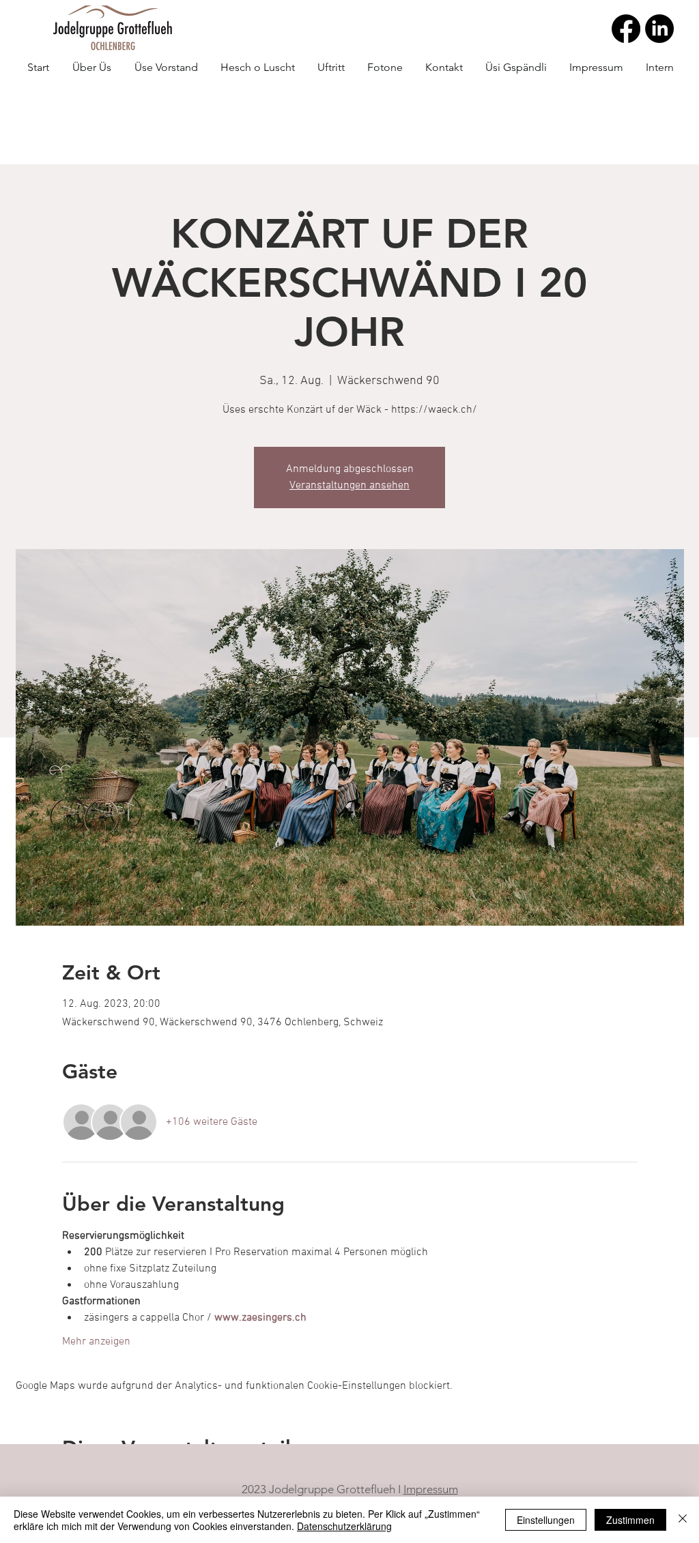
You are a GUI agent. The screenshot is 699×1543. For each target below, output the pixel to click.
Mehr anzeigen (96, 1342)
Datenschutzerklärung (344, 1526)
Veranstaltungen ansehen (349, 486)
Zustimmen (630, 1520)
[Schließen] (682, 1520)
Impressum (430, 1489)
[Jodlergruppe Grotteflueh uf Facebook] (626, 28)
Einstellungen (546, 1520)
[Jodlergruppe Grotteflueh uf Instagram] (659, 28)
